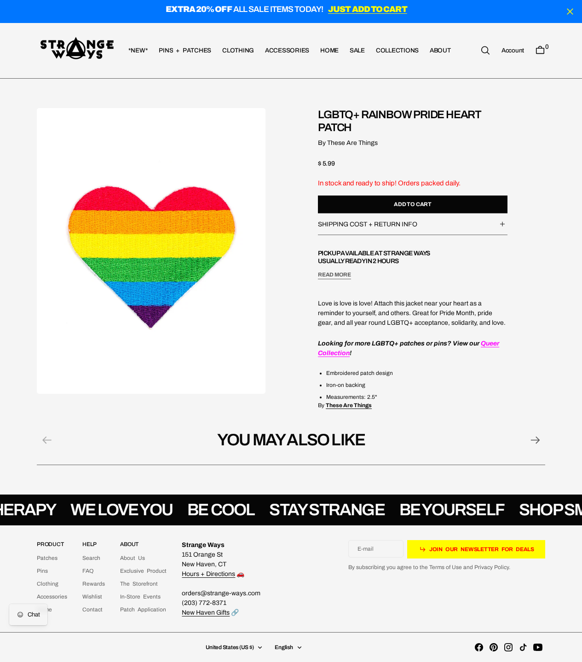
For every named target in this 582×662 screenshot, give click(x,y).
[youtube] (537, 647)
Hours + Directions (208, 573)
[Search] (485, 50)
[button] (512, 50)
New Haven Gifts (206, 612)
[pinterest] (493, 647)
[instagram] (508, 647)
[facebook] (479, 647)
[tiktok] (523, 647)
